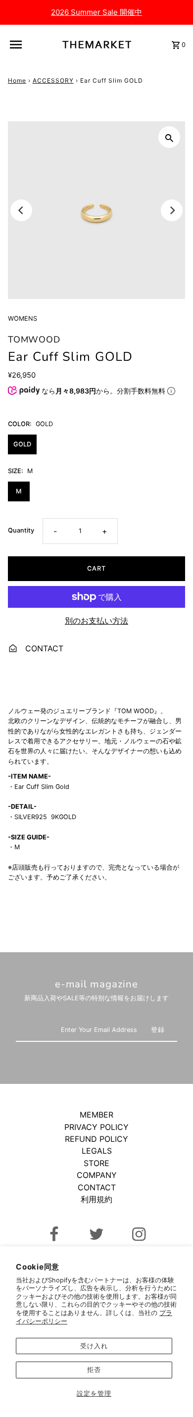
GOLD (22, 444)
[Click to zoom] (169, 137)
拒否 (94, 1369)
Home (17, 80)
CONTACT (43, 648)
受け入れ (94, 1346)
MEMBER (96, 1115)
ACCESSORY (53, 80)
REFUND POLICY (96, 1139)
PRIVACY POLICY (96, 1127)
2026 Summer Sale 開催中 (96, 12)
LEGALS (97, 1151)
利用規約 (96, 1199)
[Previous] (21, 210)
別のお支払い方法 (96, 621)
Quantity (21, 530)
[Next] (172, 210)
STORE (96, 1163)
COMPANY (97, 1175)
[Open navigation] (18, 44)
